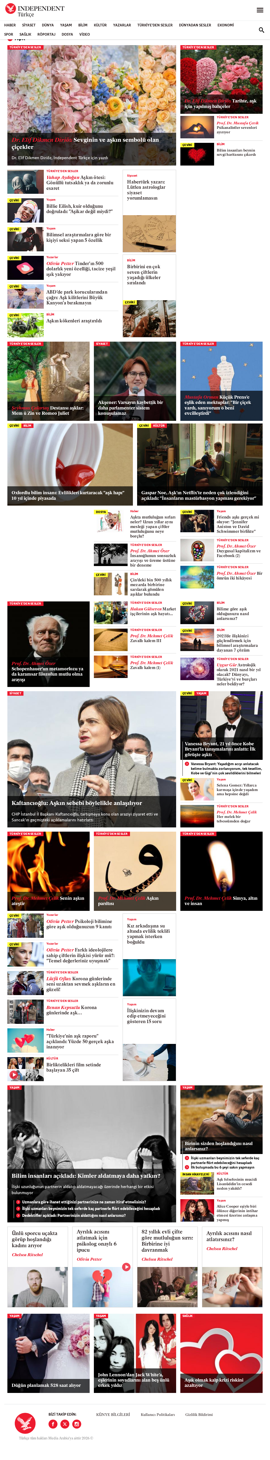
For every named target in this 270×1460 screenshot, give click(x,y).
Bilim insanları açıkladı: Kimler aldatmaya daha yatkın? (86, 1176)
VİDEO (84, 34)
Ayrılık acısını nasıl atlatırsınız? (229, 1236)
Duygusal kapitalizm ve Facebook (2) (239, 551)
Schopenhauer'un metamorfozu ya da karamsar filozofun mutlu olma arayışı (47, 672)
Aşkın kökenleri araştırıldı (74, 321)
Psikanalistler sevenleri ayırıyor (238, 127)
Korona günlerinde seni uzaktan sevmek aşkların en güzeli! (80, 984)
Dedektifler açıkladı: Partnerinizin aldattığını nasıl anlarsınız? (74, 1216)
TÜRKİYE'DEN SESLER (155, 25)
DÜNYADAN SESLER (195, 25)
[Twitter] (64, 1424)
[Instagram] (76, 1424)
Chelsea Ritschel (27, 1255)
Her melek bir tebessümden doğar (237, 817)
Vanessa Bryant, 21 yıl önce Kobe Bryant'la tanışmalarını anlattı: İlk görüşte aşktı (220, 749)
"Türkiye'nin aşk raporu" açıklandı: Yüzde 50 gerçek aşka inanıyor (80, 1041)
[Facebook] (53, 1424)
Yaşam (66, 25)
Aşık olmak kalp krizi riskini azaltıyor (214, 1383)
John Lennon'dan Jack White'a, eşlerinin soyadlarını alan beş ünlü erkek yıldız (133, 1380)
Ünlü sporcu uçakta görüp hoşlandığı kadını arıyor (34, 1240)
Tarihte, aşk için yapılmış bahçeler (221, 104)
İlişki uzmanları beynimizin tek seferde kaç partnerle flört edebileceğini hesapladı (91, 1209)
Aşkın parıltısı (128, 901)
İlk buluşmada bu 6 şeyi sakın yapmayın (222, 1168)
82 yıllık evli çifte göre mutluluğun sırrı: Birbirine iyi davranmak (167, 1241)
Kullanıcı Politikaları (158, 1415)
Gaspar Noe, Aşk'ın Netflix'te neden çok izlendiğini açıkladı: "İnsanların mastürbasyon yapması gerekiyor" (198, 496)
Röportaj (46, 34)
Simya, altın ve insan (221, 901)
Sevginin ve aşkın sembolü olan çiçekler (85, 143)
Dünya (48, 25)
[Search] (261, 30)
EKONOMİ (226, 25)
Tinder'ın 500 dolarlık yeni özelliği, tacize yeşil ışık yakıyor (80, 269)
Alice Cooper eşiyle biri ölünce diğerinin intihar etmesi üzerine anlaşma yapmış (237, 1213)
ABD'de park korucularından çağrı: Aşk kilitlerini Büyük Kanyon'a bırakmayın (76, 297)
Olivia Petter (89, 1260)
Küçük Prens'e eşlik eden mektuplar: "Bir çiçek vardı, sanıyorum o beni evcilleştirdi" (218, 405)
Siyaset (29, 25)
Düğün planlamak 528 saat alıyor (47, 1385)
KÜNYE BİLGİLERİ (113, 1415)
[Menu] (260, 10)
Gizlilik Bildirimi (199, 1415)
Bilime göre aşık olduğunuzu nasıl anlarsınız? (233, 614)
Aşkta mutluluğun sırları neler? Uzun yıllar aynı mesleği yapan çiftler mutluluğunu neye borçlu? (153, 527)
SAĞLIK (25, 34)
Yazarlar (122, 25)
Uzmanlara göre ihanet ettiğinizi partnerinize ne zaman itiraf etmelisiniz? (84, 1202)
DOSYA (67, 34)
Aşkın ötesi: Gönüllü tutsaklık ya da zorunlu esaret (79, 183)
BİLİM (83, 25)
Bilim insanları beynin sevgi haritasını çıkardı (236, 153)
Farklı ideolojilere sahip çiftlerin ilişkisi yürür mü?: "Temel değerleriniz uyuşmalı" (80, 955)
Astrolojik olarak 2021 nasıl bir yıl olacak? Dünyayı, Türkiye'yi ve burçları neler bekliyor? (239, 674)
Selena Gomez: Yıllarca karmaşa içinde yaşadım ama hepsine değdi (237, 790)
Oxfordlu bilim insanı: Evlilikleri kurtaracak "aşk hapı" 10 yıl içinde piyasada (68, 496)
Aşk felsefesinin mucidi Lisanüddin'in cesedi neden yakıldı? (237, 1184)
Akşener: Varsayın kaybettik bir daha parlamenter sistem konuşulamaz (130, 408)
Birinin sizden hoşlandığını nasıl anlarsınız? (219, 1146)
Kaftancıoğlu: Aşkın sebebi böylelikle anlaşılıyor (77, 803)
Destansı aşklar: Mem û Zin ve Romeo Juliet (48, 411)
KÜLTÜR (100, 25)
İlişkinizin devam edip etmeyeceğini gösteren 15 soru (146, 1016)
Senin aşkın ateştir (48, 901)
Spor (8, 34)
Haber (10, 25)
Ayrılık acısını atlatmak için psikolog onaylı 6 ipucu (97, 1241)
